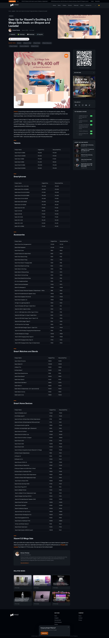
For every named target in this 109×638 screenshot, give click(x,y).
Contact (80, 618)
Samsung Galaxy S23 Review (83, 134)
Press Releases (58, 622)
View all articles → (25, 563)
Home (54, 5)
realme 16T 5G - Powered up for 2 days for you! (87, 150)
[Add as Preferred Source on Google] (19, 39)
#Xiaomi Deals (37, 43)
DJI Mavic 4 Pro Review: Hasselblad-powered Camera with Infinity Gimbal (84, 126)
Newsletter (97, 1)
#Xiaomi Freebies (13, 46)
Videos (64, 5)
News (59, 5)
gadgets (13, 11)
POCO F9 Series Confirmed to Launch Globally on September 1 (22, 1)
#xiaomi (19, 43)
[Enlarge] (68, 54)
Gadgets (56, 618)
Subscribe (44, 633)
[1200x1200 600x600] (84, 97)
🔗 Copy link (40, 34)
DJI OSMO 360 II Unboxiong (87, 145)
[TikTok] (89, 105)
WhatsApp (21, 34)
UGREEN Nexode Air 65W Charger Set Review (83, 117)
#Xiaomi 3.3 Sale (27, 43)
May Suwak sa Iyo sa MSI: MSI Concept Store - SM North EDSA (86, 165)
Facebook (12, 34)
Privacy (80, 620)
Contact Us (88, 5)
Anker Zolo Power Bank (86, 159)
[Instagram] (82, 105)
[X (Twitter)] (79, 105)
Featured (76, 5)
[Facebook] (75, 105)
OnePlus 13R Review (83, 131)
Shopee (63, 545)
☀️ (99, 5)
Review (70, 5)
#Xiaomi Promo (34, 46)
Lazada (16, 547)
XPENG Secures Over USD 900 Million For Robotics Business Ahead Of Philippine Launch (56, 1)
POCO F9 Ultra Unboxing (86, 155)
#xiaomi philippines (24, 46)
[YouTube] (86, 105)
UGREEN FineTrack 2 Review (83, 121)
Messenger (30, 34)
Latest (92, 1)
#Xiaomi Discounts (47, 43)
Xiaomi (16, 111)
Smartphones (57, 620)
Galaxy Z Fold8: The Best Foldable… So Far (87, 1)
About (81, 5)
